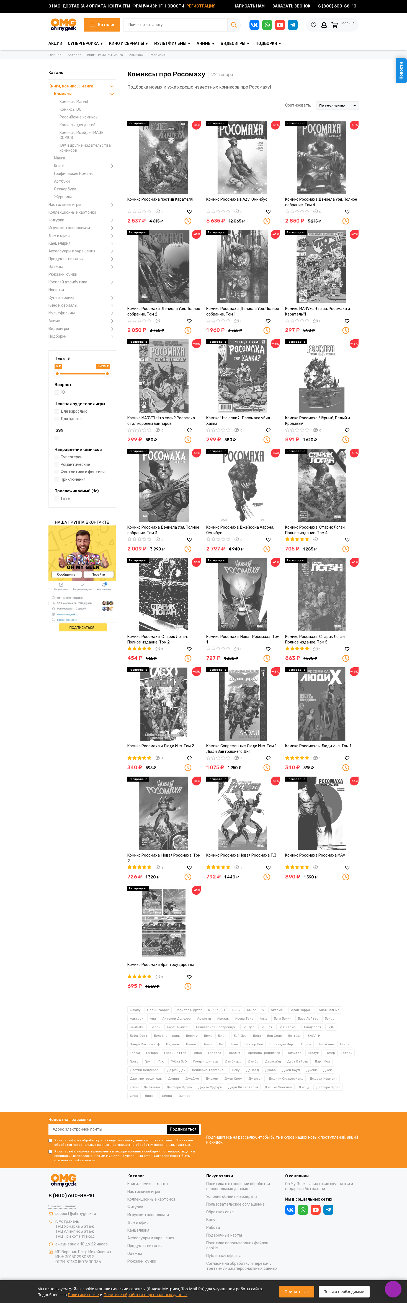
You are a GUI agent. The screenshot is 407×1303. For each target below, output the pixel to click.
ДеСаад (252, 1070)
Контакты (119, 6)
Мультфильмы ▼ (172, 43)
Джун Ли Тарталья (243, 1087)
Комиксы (63, 94)
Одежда (55, 266)
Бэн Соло (274, 1036)
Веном (191, 1044)
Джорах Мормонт (323, 1078)
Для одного (71, 419)
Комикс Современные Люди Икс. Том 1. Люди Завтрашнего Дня (241, 749)
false (65, 498)
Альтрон (136, 1018)
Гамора (152, 1053)
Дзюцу (304, 1087)
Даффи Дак (176, 1070)
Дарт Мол (322, 1061)
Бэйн (257, 1036)
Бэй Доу (240, 1036)
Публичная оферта (223, 1255)
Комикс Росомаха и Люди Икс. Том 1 (318, 746)
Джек (327, 1070)
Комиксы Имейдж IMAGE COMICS (82, 135)
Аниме (54, 321)
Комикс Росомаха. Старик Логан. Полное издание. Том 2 (157, 639)
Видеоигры (58, 328)
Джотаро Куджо (179, 1087)
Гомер (330, 1053)
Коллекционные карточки (72, 212)
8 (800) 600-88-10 (337, 6)
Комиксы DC (70, 109)
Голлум (313, 1053)
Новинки (56, 290)
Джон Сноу (233, 1078)
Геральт (234, 1053)
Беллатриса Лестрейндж (216, 1027)
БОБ (331, 1027)
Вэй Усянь (326, 1044)
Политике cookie (83, 1294)
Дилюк (150, 1096)
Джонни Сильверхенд (286, 1078)
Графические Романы (74, 173)
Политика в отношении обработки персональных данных (238, 1186)
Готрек (346, 1053)
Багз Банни (283, 1018)
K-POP (213, 1010)
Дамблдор (233, 1061)
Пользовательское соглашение (235, 1204)
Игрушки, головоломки (69, 228)
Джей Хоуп (291, 1070)
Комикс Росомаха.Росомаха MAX (315, 855)
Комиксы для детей (78, 125)
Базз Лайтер (308, 1018)
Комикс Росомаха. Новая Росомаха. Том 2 (163, 858)
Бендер (248, 1027)
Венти (208, 1044)
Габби (135, 1053)
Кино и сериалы (62, 305)
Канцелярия (59, 243)
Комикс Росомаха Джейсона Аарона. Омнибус (240, 530)
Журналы (63, 197)
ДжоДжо (192, 1078)
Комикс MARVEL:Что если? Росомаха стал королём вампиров (161, 421)
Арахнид (204, 1018)
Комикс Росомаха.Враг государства (160, 964)
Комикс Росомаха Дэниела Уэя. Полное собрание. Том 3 (163, 530)
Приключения (73, 479)
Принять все (297, 1291)
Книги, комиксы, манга (70, 86)
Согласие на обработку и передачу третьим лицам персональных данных (241, 1266)
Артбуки (62, 181)
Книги (59, 166)
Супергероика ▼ (86, 43)
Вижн (234, 1044)
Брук (208, 1036)
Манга (59, 158)
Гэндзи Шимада (205, 1061)
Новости (174, 6)
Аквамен (278, 1010)
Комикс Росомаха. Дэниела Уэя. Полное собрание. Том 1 (242, 311)
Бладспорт (312, 1027)
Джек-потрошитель (146, 1078)
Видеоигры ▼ (235, 43)
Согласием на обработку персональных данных (151, 1145)
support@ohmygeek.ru (75, 1213)
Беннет (266, 1027)
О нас (54, 6)
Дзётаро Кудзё (328, 1087)
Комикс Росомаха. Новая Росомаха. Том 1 (242, 639)
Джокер (211, 1078)
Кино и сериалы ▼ (129, 43)
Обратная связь (221, 1212)
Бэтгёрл (294, 1036)
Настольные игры (64, 204)
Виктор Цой (253, 1044)
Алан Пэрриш (301, 1010)
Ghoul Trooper (158, 1010)
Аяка (263, 1018)
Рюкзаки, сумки (62, 274)
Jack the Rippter (189, 1010)
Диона (167, 1096)
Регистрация (200, 6)
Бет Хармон (288, 1027)
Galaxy (135, 1010)
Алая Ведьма (329, 1010)
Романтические (75, 464)
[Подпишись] (82, 575)
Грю (161, 1061)
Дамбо (253, 1061)
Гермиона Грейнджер (263, 1053)
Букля (222, 1036)
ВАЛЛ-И (314, 1036)
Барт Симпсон (178, 1027)
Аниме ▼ (206, 43)
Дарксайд (273, 1061)
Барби (156, 1027)
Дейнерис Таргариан (208, 1070)
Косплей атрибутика (67, 282)
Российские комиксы (79, 117)
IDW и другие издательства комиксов (85, 148)
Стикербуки (65, 189)
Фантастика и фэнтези (83, 472)
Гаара (344, 1044)
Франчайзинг (147, 6)
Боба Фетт (139, 1036)
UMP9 (251, 1010)
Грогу (134, 1061)
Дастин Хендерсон (145, 1070)
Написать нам (249, 6)
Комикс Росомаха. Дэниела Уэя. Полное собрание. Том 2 (163, 311)
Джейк (311, 1070)
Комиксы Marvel (74, 101)
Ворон (306, 1044)
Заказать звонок (291, 6)
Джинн (173, 1078)
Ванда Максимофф (145, 1044)
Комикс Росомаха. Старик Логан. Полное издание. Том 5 (315, 639)
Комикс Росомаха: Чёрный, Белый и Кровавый (317, 421)
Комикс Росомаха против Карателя (160, 199)
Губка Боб (179, 1061)
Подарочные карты (224, 1235)
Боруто (192, 1036)
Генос (197, 1053)
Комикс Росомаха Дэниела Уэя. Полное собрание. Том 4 (321, 202)
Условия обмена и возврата (231, 1196)
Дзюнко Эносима (278, 1087)
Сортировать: (298, 105)
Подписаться (183, 1129)
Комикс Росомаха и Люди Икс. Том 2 (160, 746)
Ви (221, 1044)
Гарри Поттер (175, 1053)
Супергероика (61, 297)
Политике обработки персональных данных (145, 1294)
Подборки (57, 336)
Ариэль (223, 1018)
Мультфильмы (61, 313)
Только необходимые (344, 1291)
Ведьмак (173, 1044)
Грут (148, 1061)
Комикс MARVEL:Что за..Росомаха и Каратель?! (317, 311)
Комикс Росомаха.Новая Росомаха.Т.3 (241, 855)
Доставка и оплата (84, 6)
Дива (134, 1096)
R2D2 (236, 1010)
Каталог (106, 24)
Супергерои (72, 457)
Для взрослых (74, 411)
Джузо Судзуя (210, 1087)
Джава (270, 1070)
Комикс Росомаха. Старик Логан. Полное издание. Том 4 (315, 530)
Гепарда (214, 1053)
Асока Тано (244, 1018)
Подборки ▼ (269, 43)
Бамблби (137, 1027)
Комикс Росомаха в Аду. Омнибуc (236, 199)
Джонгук (255, 1078)
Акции (55, 43)
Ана (153, 1018)
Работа (213, 1227)
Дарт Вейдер (297, 1061)
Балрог (330, 1018)
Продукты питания (66, 259)
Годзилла (294, 1053)
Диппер (184, 1096)
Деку (236, 1070)
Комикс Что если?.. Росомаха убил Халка (238, 421)
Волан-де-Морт (282, 1044)
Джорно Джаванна (145, 1087)
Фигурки (56, 220)
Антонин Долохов (176, 1018)
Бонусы (213, 1219)
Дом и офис (59, 235)
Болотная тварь (167, 1036)
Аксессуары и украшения (71, 251)
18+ (64, 392)
